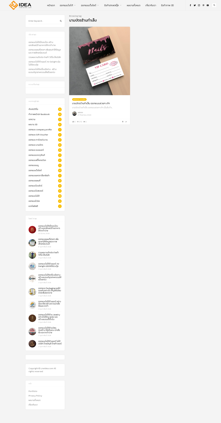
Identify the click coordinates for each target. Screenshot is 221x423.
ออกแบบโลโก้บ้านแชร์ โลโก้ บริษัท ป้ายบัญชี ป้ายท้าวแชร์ (50, 342)
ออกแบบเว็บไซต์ (88, 5)
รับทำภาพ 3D (167, 5)
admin (80, 112)
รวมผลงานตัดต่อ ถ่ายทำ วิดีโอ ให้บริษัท (45, 57)
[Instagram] (199, 5)
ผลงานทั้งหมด (133, 5)
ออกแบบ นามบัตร (79, 99)
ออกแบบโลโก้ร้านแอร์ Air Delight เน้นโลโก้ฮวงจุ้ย (44, 63)
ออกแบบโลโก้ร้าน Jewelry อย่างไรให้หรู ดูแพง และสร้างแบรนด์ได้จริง (49, 317)
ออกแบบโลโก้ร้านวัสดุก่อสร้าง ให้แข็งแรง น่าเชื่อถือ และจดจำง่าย (49, 330)
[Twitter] (194, 5)
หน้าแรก (51, 5)
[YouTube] (208, 5)
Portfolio (33, 391)
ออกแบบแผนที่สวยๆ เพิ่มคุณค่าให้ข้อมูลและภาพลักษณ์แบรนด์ (45, 51)
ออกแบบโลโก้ (66, 5)
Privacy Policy (35, 395)
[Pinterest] (203, 5)
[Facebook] (190, 5)
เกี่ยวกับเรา (150, 5)
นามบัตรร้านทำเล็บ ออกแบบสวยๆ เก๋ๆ (91, 103)
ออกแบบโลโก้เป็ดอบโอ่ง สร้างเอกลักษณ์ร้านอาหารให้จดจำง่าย (42, 44)
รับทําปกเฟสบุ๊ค (111, 5)
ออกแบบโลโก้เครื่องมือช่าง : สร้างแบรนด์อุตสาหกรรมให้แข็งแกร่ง (43, 71)
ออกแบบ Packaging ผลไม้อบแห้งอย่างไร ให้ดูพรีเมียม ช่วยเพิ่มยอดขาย (49, 291)
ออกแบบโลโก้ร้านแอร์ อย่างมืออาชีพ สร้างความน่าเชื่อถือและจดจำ (49, 304)
